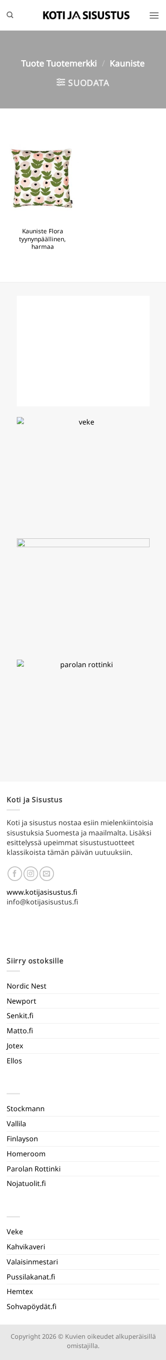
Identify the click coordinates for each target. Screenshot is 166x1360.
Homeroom (26, 1154)
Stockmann (26, 1108)
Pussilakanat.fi (31, 1277)
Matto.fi (20, 1030)
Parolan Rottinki (34, 1169)
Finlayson (22, 1139)
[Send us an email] (46, 873)
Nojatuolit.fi (26, 1183)
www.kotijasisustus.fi (42, 892)
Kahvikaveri (26, 1247)
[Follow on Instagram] (30, 873)
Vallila (16, 1123)
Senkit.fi (20, 1015)
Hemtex (20, 1291)
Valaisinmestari (32, 1262)
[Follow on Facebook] (15, 873)
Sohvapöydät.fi (32, 1306)
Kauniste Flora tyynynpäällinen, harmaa (42, 239)
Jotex (15, 1046)
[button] (154, 15)
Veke (15, 1231)
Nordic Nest (26, 986)
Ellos (14, 1061)
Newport (21, 1001)
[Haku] (10, 15)
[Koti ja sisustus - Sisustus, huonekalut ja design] (86, 15)
